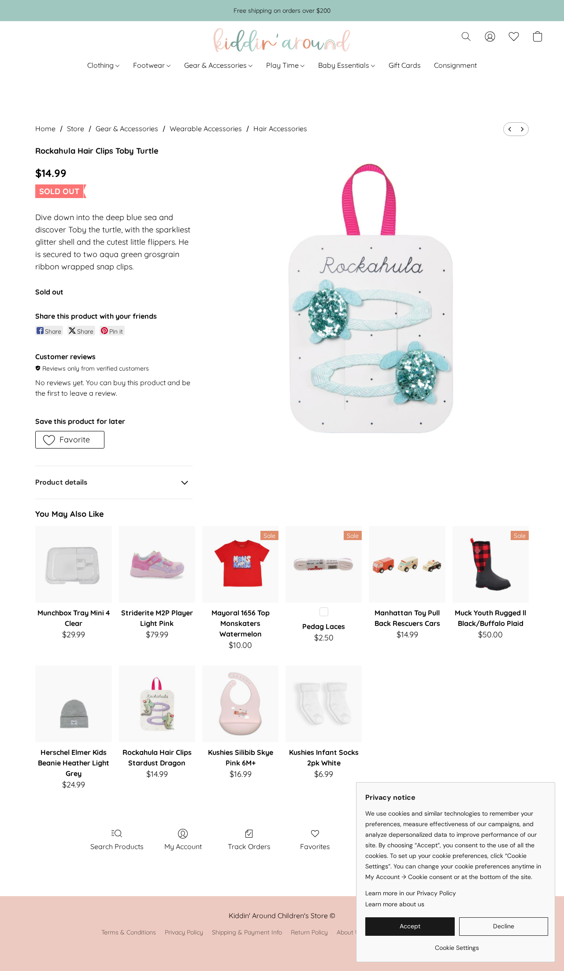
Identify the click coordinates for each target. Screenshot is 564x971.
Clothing (101, 65)
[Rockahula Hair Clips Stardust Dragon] (157, 704)
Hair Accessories (280, 128)
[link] (456, 944)
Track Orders (249, 846)
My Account (183, 846)
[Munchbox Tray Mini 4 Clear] (73, 564)
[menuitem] (510, 129)
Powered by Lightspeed (282, 947)
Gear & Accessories (216, 65)
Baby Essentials (344, 65)
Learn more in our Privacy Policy (410, 893)
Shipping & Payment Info (247, 932)
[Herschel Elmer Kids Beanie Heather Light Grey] (73, 704)
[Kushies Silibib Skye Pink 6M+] (240, 704)
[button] (282, 41)
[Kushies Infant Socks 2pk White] (324, 704)
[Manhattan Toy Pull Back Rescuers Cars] (407, 564)
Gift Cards (405, 65)
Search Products (117, 846)
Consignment (455, 65)
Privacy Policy (184, 932)
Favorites (315, 846)
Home (45, 128)
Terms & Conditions (128, 932)
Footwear (150, 65)
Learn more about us (394, 904)
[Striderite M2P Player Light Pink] (157, 564)
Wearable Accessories (206, 128)
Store (75, 128)
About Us (350, 932)
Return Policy (309, 932)
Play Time (283, 65)
